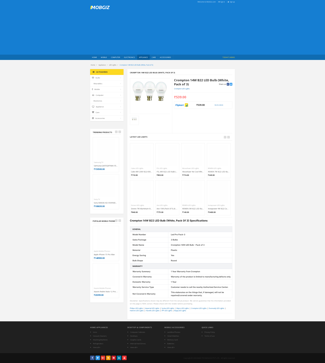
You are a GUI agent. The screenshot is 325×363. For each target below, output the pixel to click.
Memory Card (172, 340)
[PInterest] (113, 358)
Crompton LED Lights (182, 89)
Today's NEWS (229, 57)
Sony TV (97, 199)
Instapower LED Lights (216, 205)
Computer (115, 57)
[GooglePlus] (103, 358)
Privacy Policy (210, 332)
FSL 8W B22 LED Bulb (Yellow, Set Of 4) (167, 172)
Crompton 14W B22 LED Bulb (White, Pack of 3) (136, 65)
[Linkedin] (119, 358)
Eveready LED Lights (216, 308)
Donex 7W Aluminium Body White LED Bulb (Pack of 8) (141, 209)
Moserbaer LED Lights (190, 168)
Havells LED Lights (153, 310)
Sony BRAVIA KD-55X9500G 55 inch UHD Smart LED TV (106, 203)
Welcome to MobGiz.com (207, 2)
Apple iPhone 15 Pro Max (104, 254)
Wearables (98, 83)
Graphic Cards (135, 340)
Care (154, 57)
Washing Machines (100, 340)
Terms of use (210, 336)
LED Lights (112, 65)
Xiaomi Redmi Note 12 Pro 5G (106, 292)
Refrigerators (98, 343)
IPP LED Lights (167, 310)
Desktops (134, 336)
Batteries (170, 343)
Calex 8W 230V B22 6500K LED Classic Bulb (141, 172)
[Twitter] (97, 358)
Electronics (129, 57)
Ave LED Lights (162, 205)
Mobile (104, 57)
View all (96, 347)
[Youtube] (124, 358)
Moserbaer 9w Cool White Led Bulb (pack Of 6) (193, 172)
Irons (95, 332)
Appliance (143, 57)
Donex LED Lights (137, 205)
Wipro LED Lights (182, 308)
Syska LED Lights (167, 308)
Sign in (222, 2)
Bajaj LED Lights (180, 310)
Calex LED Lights (137, 168)
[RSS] (108, 358)
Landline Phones (173, 332)
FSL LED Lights (162, 168)
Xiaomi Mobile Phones (102, 288)
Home (94, 57)
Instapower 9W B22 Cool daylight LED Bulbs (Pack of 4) (218, 209)
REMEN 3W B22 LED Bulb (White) (193, 209)
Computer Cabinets (137, 332)
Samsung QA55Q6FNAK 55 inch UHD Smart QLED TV (106, 166)
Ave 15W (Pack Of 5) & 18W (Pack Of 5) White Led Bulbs (167, 209)
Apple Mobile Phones (102, 251)
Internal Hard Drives (138, 343)
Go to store (219, 105)
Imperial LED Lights (152, 308)
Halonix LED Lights (137, 310)
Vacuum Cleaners (100, 336)
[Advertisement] (162, 35)
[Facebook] (92, 358)
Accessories (165, 57)
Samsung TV (98, 162)
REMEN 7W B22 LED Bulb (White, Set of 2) (218, 172)
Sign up (232, 2)
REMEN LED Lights (189, 205)
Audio (97, 78)
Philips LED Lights (136, 308)
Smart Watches (173, 336)
